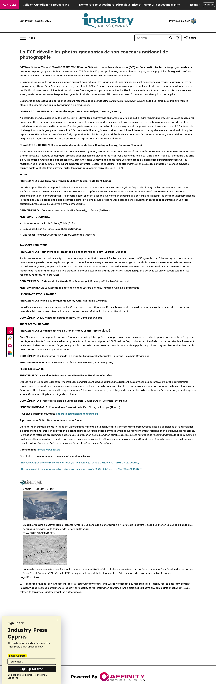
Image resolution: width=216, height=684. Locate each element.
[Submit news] (10, 331)
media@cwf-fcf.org (49, 449)
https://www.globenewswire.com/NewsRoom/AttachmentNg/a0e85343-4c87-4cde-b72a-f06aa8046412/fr (81, 469)
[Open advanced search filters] (177, 37)
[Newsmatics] (10, 353)
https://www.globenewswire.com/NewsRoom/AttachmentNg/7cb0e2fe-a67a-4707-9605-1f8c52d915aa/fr (80, 462)
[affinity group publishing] (10, 345)
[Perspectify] (10, 338)
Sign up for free (31, 669)
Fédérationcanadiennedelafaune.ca (77, 413)
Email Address (17, 655)
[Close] (57, 620)
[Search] (170, 37)
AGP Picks (9, 4)
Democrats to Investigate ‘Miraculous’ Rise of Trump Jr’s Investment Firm (129, 4)
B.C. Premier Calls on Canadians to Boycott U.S (37, 4)
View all (209, 4)
